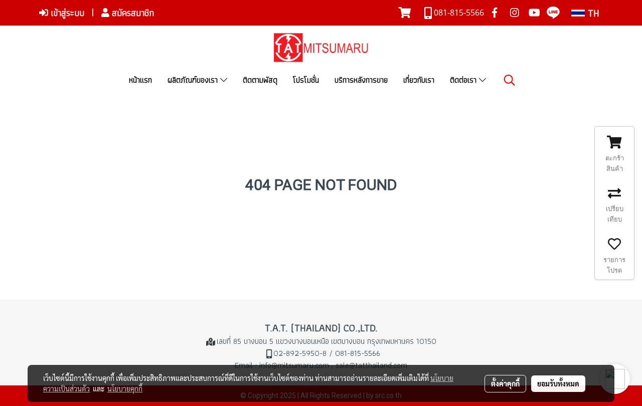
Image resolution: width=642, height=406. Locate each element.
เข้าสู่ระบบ (66, 13)
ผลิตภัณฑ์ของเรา (194, 80)
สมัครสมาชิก (131, 13)
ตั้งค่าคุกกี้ (505, 383)
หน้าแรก (140, 80)
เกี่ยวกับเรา (418, 80)
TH (592, 13)
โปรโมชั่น (306, 80)
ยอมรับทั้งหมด (558, 383)
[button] (510, 80)
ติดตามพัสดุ (260, 80)
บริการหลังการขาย (361, 80)
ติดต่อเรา (464, 80)
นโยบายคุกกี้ (124, 388)
